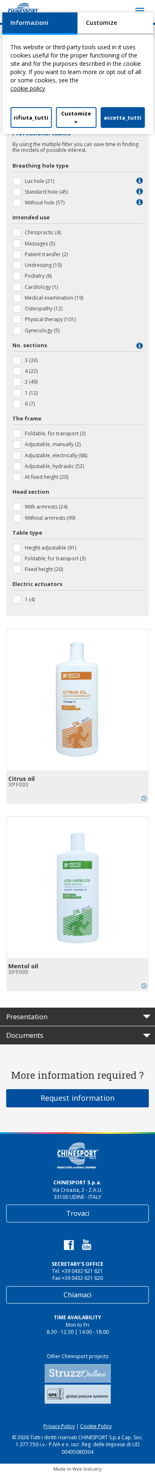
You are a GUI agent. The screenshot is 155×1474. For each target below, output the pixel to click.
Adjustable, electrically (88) (56, 455)
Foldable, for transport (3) (55, 433)
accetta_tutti (122, 117)
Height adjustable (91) (50, 547)
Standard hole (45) (46, 191)
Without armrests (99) (50, 517)
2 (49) (31, 381)
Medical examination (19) (54, 297)
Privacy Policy (59, 1426)
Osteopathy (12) (43, 308)
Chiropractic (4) (43, 232)
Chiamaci (77, 1294)
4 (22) (31, 371)
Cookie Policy (96, 1426)
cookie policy (27, 88)
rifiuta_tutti (31, 117)
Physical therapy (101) (50, 319)
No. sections (29, 345)
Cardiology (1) (41, 286)
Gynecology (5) (42, 330)
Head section (30, 491)
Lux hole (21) (39, 181)
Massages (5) (40, 243)
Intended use (31, 217)
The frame (26, 418)
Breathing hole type (40, 165)
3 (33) (31, 360)
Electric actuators (37, 584)
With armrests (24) (46, 506)
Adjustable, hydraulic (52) (54, 466)
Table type (27, 532)
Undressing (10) (43, 265)
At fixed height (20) (46, 476)
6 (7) (30, 403)
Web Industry (87, 1469)
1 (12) (31, 392)
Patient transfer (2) (46, 254)
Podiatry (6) (38, 275)
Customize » (76, 117)
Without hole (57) (44, 202)
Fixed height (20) (44, 569)
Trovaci (77, 1213)
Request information (77, 1098)
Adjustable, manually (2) (53, 444)
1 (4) (30, 599)
